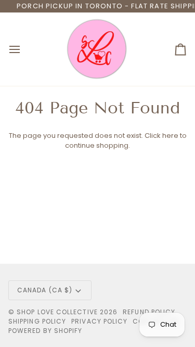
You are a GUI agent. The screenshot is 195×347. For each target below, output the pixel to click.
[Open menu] (24, 49)
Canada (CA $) (44, 290)
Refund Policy (149, 311)
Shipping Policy (37, 321)
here (170, 135)
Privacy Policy (99, 321)
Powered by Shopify (45, 330)
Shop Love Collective (57, 311)
